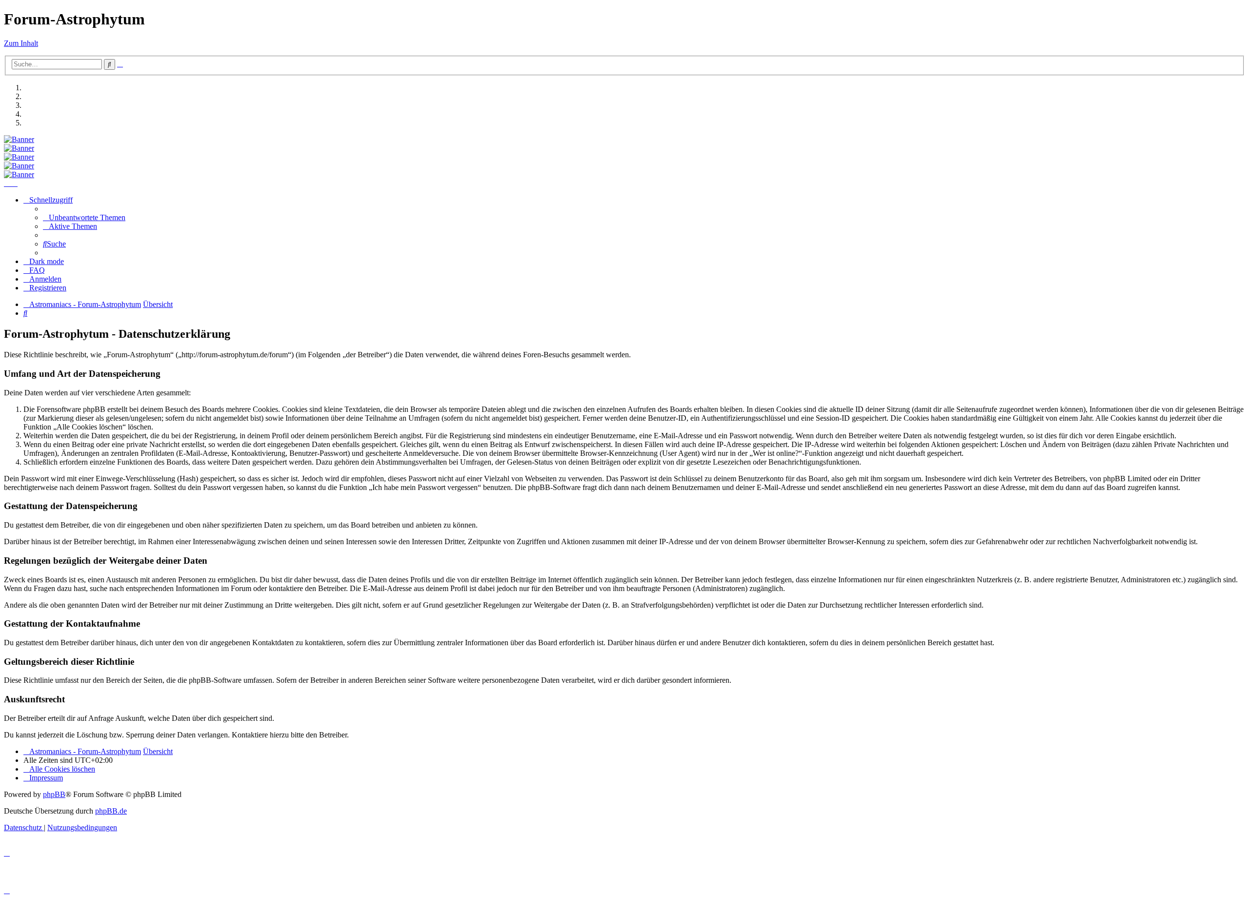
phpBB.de (111, 811)
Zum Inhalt (21, 43)
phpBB (54, 794)
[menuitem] (84, 217)
